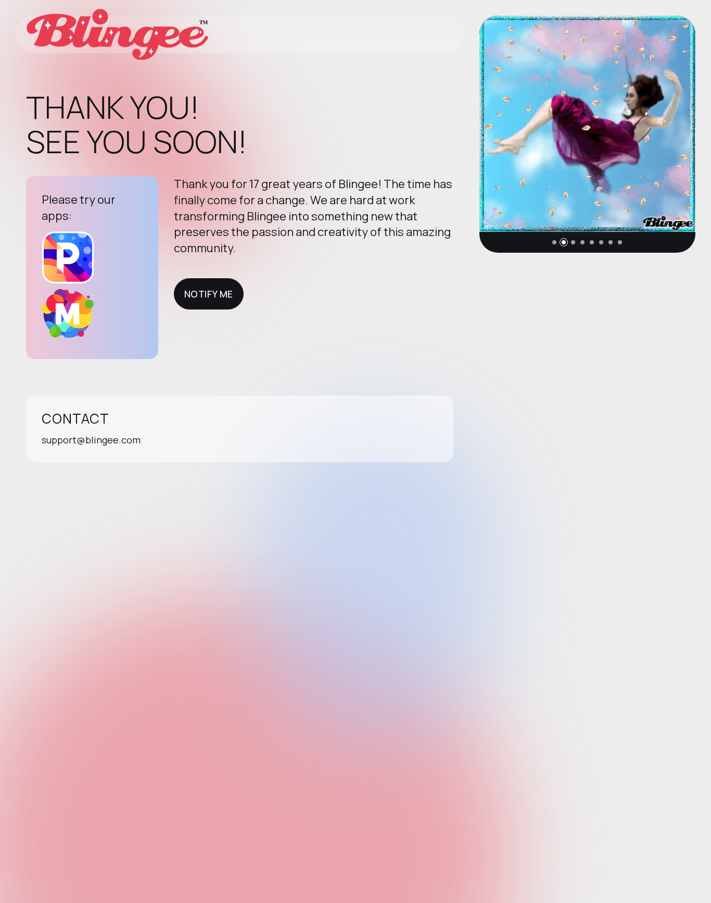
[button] (554, 242)
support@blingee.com (91, 440)
